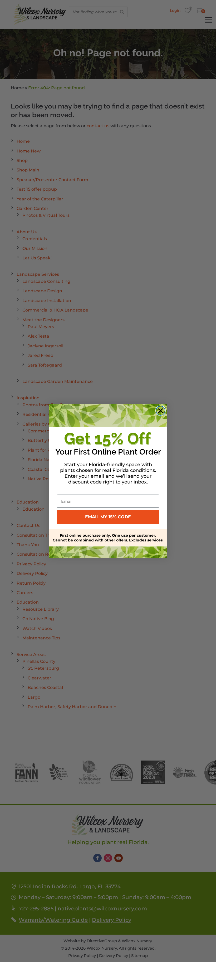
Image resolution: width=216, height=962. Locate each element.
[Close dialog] (160, 410)
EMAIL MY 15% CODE (108, 516)
